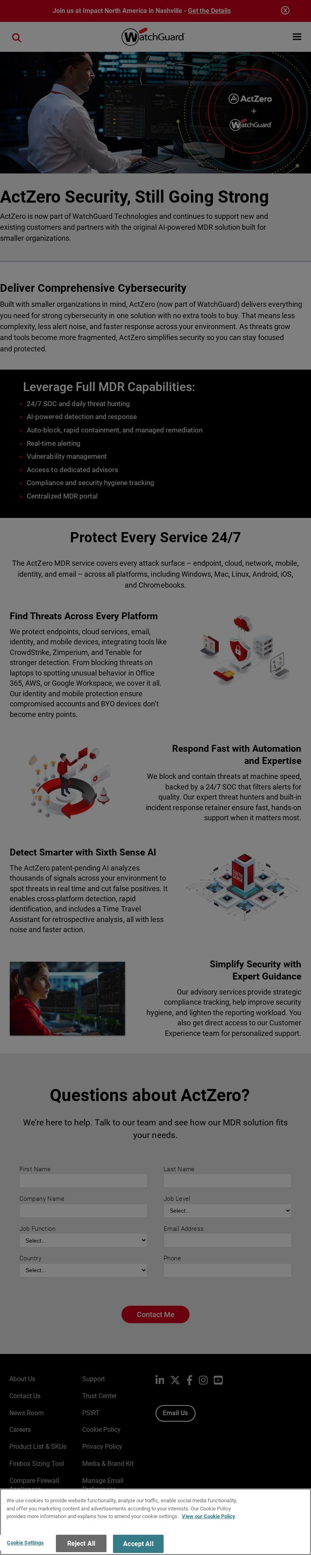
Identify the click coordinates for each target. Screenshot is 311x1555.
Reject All (81, 1543)
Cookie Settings (25, 1543)
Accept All (138, 1544)
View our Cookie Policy (208, 1516)
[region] (155, 1522)
